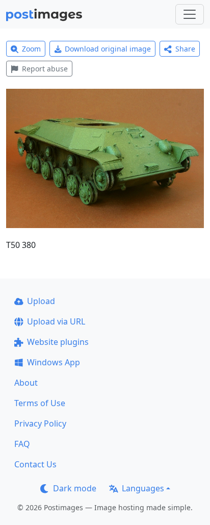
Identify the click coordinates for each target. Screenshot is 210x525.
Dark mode (74, 488)
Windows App (53, 362)
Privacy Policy (40, 423)
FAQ (22, 443)
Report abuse (45, 68)
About (26, 382)
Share (185, 49)
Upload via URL (56, 321)
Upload (41, 301)
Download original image (108, 49)
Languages (143, 488)
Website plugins (58, 341)
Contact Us (35, 464)
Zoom (31, 49)
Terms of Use (39, 403)
